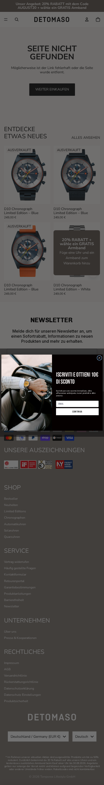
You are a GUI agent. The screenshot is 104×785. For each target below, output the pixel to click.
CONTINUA (77, 411)
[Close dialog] (99, 358)
